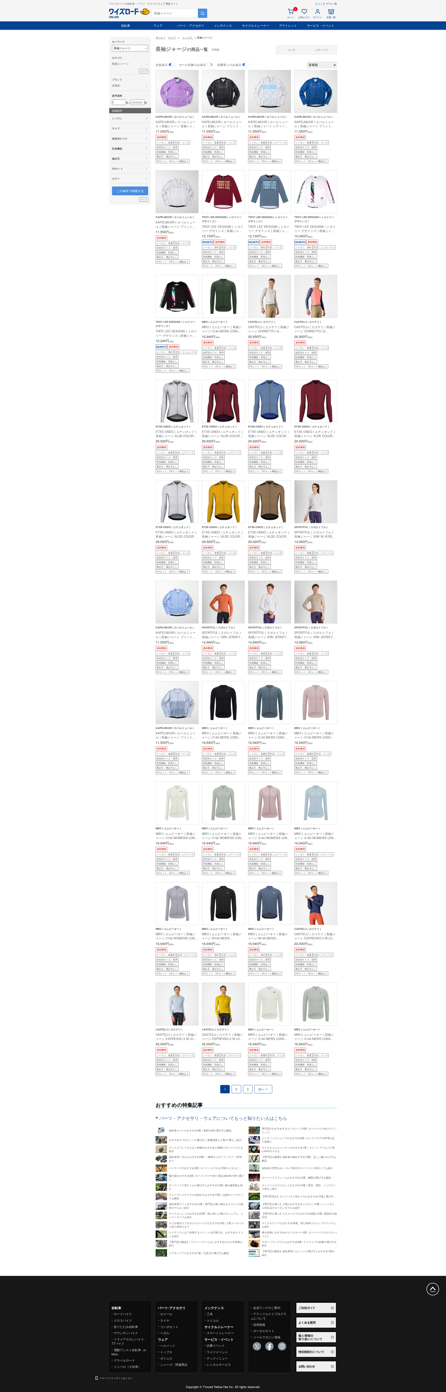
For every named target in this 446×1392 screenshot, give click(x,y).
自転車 (125, 25)
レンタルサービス (219, 1364)
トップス (166, 1352)
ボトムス (166, 1358)
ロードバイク (123, 1314)
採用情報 (259, 1324)
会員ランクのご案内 (266, 1307)
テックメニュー (217, 1358)
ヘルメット (167, 1345)
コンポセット (169, 1326)
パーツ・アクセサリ (190, 25)
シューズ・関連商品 (173, 1364)
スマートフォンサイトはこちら (116, 1378)
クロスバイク (123, 1320)
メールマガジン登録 (266, 1337)
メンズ (291, 50)
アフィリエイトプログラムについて (268, 1316)
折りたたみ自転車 (126, 1326)
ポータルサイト (263, 1331)
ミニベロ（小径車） (127, 1366)
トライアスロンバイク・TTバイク (129, 1341)
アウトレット (288, 25)
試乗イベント (216, 1345)
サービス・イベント (320, 25)
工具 (210, 1314)
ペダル (164, 1333)
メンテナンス (223, 25)
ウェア (158, 25)
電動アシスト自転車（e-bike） (129, 1352)
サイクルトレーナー (255, 25)
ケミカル (213, 1320)
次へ (261, 1089)
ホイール (166, 1314)
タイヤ (164, 1320)
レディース (321, 50)
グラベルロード (124, 1360)
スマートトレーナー (220, 1333)
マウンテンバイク (126, 1333)
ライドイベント (217, 1352)
